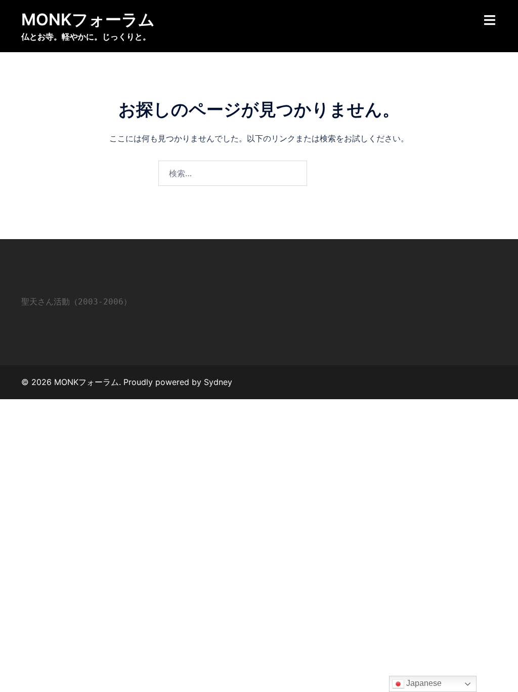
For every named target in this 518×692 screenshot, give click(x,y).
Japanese (423, 683)
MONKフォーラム (88, 19)
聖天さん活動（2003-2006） (76, 301)
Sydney (218, 382)
